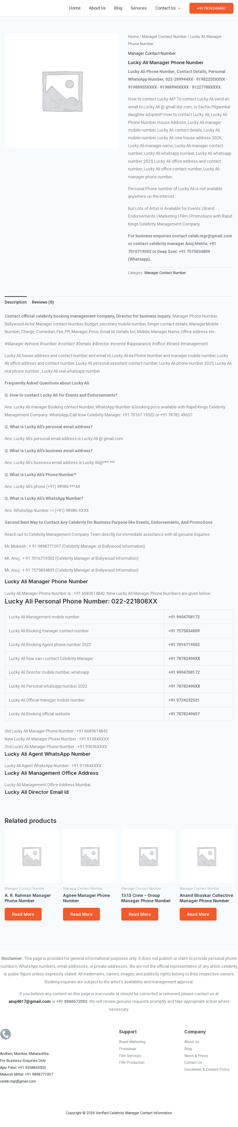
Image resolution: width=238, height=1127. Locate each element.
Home (75, 8)
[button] (211, 8)
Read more (23, 914)
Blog (118, 8)
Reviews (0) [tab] (43, 302)
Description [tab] (16, 302)
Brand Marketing (132, 1042)
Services (139, 8)
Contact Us (165, 8)
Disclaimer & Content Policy (207, 1069)
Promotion (127, 1049)
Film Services (130, 1056)
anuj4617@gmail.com (30, 1001)
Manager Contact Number (164, 36)
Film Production (132, 1062)
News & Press (196, 1056)
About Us (97, 8)
